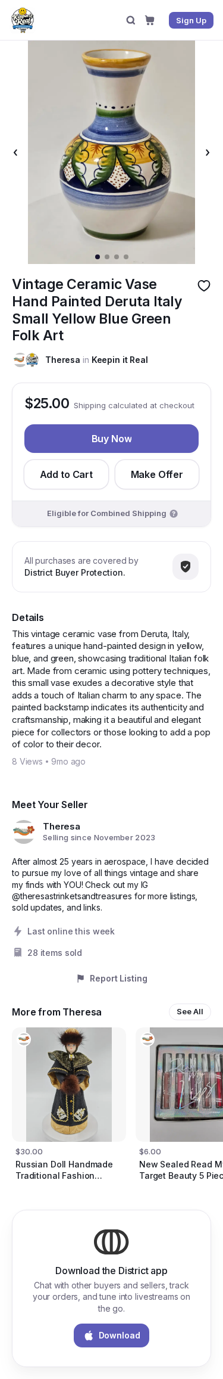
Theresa (62, 360)
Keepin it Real (120, 360)
